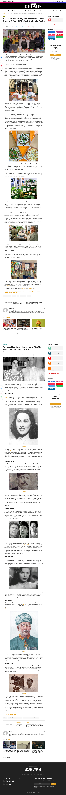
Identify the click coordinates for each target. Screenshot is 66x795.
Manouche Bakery (23, 295)
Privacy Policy (58, 58)
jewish (21, 717)
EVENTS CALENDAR (11, 1)
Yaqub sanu (36, 717)
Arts (9, 10)
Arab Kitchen (5, 295)
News (5, 10)
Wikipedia (24, 446)
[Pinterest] (2, 65)
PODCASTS (5, 1)
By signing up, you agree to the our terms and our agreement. (56, 58)
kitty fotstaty (25, 717)
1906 (6, 502)
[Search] (60, 11)
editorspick (14, 295)
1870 (24, 604)
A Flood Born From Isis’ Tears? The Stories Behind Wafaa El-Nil (23, 751)
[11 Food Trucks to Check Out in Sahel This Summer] (9, 323)
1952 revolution (12, 450)
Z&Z (38, 59)
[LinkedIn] (2, 63)
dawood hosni (10, 717)
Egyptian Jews (16, 717)
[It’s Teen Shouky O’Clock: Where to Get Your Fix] (38, 323)
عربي (16, 1)
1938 (41, 402)
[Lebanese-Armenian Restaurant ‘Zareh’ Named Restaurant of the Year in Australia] (23, 323)
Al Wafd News (24, 589)
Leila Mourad (31, 717)
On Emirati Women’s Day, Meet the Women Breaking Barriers (9, 751)
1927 (33, 561)
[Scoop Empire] (33, 6)
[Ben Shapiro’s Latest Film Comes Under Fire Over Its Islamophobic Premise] (38, 745)
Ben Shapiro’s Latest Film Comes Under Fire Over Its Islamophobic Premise (37, 751)
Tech (50, 10)
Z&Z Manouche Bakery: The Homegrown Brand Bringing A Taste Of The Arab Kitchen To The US (34, 725)
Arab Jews (5, 717)
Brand (10, 295)
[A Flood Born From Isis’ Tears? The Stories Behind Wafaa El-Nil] (23, 745)
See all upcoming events (53, 24)
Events (13, 10)
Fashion (34, 10)
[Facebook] (2, 58)
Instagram (24, 288)
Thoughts (55, 10)
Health (40, 10)
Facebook (30, 288)
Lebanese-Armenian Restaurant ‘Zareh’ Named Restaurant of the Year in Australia (22, 330)
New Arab (24, 693)
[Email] (2, 71)
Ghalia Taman (12, 731)
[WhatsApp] (2, 68)
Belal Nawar (8, 23)
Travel (29, 10)
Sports (45, 10)
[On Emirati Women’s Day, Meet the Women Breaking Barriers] (9, 745)
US (27, 295)
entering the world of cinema (26, 544)
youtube (8, 285)
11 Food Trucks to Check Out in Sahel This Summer (9, 329)
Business (19, 10)
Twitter (24, 651)
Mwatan (24, 491)
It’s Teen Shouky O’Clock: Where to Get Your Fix (37, 329)
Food (25, 10)
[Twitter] (2, 60)
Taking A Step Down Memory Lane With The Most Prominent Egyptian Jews (13, 303)
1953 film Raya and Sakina (17, 514)
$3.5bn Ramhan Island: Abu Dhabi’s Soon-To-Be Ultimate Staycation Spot (34, 303)
